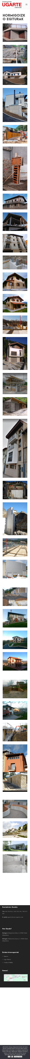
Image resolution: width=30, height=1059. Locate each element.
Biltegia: (5, 938)
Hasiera (6, 956)
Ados (9, 1056)
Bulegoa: (5, 933)
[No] (28, 1052)
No (12, 1056)
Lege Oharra (7, 959)
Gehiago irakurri (18, 1056)
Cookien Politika (8, 962)
